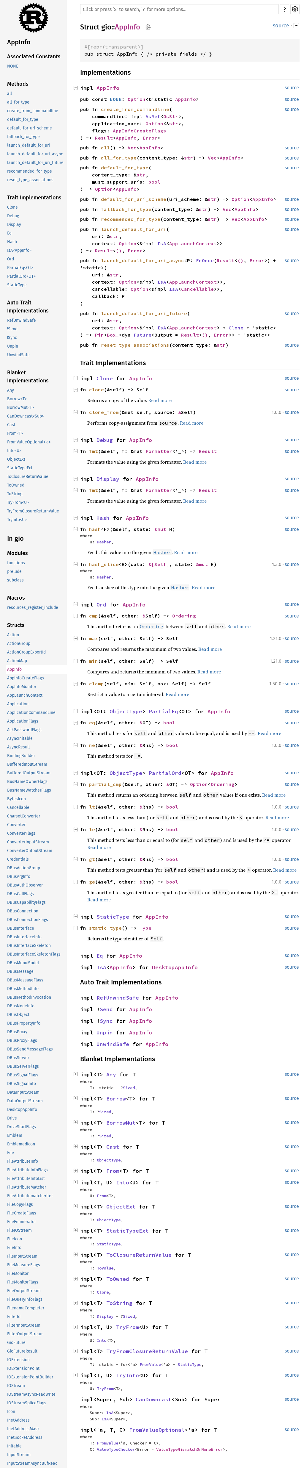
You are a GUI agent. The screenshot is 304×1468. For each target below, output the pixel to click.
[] (296, 25)
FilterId (13, 1316)
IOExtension (18, 1359)
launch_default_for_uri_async (35, 154)
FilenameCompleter (25, 1308)
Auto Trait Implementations (28, 306)
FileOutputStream (24, 1290)
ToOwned (15, 485)
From (112, 1170)
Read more (160, 400)
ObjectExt (16, 459)
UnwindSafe (18, 354)
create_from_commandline (32, 110)
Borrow (116, 1098)
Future (142, 335)
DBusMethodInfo (23, 988)
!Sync (12, 337)
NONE (12, 66)
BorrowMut (121, 1122)
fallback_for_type (23, 136)
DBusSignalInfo (21, 1083)
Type (145, 928)
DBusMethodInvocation (29, 997)
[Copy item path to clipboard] (148, 27)
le (92, 829)
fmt (93, 451)
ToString (14, 493)
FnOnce (205, 260)
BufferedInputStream (27, 764)
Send (106, 1009)
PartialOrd (165, 773)
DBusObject (18, 1014)
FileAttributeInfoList (26, 1178)
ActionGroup (18, 643)
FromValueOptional (157, 1429)
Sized (129, 1087)
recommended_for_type (29, 171)
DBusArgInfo (18, 876)
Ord (10, 259)
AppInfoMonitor (21, 686)
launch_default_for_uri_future (35, 162)
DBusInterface (20, 928)
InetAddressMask (23, 1428)
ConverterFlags (21, 833)
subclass (15, 580)
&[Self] (158, 564)
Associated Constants (34, 56)
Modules (17, 553)
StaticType (17, 284)
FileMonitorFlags (22, 1282)
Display (14, 224)
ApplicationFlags (22, 721)
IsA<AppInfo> (19, 250)
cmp (93, 616)
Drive (12, 1118)
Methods (17, 84)
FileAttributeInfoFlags (27, 1169)
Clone (12, 207)
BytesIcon (16, 798)
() (119, 251)
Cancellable (18, 807)
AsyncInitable (20, 738)
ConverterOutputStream (29, 850)
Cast (11, 424)
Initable (14, 1446)
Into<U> (14, 450)
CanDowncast (154, 1399)
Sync (106, 1020)
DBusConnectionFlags (27, 919)
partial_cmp (105, 784)
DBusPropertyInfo (23, 1023)
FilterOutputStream (25, 1333)
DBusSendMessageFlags (30, 1049)
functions (16, 562)
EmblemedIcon (21, 1144)
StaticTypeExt (19, 467)
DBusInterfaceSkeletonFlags (34, 954)
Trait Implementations (34, 197)
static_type (105, 928)
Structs (16, 625)
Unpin (12, 346)
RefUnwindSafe (21, 320)
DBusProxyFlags (22, 1040)
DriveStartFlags (21, 1126)
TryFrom (127, 1327)
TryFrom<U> (18, 502)
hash (95, 529)
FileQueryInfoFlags (24, 1299)
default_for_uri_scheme (29, 128)
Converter (16, 824)
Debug (13, 215)
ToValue (105, 1268)
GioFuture (16, 1342)
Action (13, 634)
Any (10, 390)
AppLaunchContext (24, 695)
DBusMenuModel (23, 962)
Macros (16, 598)
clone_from (104, 412)
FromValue (150, 1364)
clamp (96, 684)
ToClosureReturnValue (27, 476)
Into (122, 1182)
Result (104, 138)
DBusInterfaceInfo (24, 936)
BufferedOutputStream (28, 773)
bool (154, 182)
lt (92, 807)
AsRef (152, 116)
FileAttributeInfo (22, 1161)
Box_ (113, 335)
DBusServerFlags (23, 1066)
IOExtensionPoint (23, 1368)
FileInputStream (22, 1256)
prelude (14, 571)
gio (106, 27)
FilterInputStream (23, 1325)
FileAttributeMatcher (26, 1187)
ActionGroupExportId (26, 652)
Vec (132, 148)
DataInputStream (23, 1092)
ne (92, 745)
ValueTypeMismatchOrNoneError (189, 1449)
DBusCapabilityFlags (26, 902)
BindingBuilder (21, 755)
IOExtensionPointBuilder (30, 1377)
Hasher (104, 542)
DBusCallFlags (20, 893)
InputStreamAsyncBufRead (32, 1463)
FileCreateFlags (21, 1213)
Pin (99, 335)
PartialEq (163, 711)
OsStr (170, 116)
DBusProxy (17, 1031)
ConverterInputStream (28, 842)
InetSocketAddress (24, 1437)
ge (92, 882)
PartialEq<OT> (20, 267)
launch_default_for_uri (28, 145)
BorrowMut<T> (20, 407)
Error (149, 138)
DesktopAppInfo (22, 1109)
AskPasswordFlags (24, 729)
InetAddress (18, 1420)
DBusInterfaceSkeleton (29, 945)
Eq (9, 233)
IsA (161, 243)
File (10, 1152)
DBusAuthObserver (25, 885)
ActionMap (17, 660)
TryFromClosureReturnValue (33, 511)
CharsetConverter (23, 816)
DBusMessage (20, 971)
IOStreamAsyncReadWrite (31, 1394)
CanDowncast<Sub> (25, 416)
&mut (161, 529)
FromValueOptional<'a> (29, 442)
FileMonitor (17, 1273)
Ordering (184, 616)
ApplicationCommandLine (31, 712)
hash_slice (104, 564)
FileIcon (14, 1239)
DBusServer (18, 1057)
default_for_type (22, 119)
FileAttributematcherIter (30, 1195)
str (173, 123)
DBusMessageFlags (25, 980)
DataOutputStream (25, 1100)
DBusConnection (22, 911)
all (9, 93)
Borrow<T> (17, 398)
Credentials (18, 859)
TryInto (127, 1375)
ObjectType (126, 711)
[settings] (295, 9)
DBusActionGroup (23, 867)
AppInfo (19, 42)
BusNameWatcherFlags (29, 790)
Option (136, 99)
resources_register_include (32, 607)
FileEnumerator (21, 1221)
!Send (12, 329)
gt (92, 859)
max (93, 638)
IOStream (16, 1385)
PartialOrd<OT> (21, 276)
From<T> (15, 433)
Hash (12, 241)
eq (92, 723)
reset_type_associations (30, 179)
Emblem (14, 1135)
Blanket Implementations (28, 376)
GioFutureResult (22, 1351)
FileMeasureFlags (23, 1264)
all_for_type (18, 102)
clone (96, 390)
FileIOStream (19, 1230)
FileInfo (14, 1247)
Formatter (158, 451)
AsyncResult (18, 747)
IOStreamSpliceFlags (26, 1403)
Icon (11, 1411)
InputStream (19, 1454)
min (93, 661)
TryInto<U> (17, 519)
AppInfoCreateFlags (25, 678)
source (281, 25)
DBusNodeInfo (20, 1006)
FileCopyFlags (20, 1204)
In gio (15, 538)
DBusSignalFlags (22, 1075)
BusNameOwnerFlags (27, 781)
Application (17, 703)
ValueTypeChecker (116, 1449)
